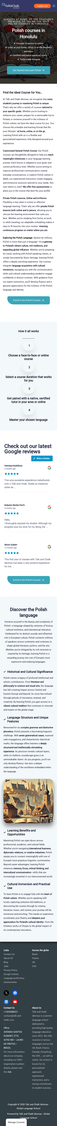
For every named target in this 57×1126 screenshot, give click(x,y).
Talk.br (10, 316)
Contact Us (9, 954)
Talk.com (18, 316)
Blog (6, 962)
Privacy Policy (10, 970)
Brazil (35, 954)
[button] (42, 6)
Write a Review (43, 458)
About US (8, 958)
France (35, 958)
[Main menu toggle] (54, 6)
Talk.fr (3, 316)
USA (34, 966)
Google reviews (11, 974)
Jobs (6, 966)
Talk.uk (27, 316)
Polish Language (24, 237)
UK (33, 962)
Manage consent (16, 1122)
